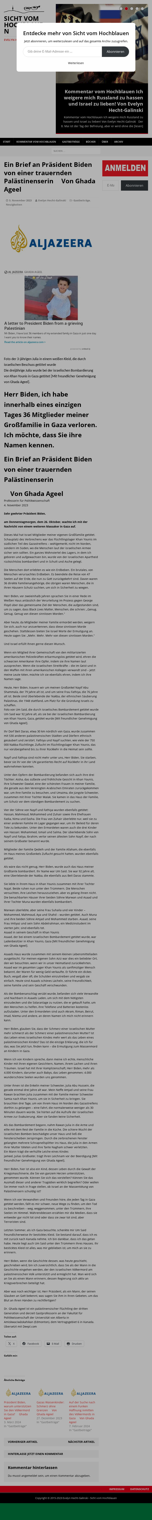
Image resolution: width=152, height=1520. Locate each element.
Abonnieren (115, 51)
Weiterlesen (76, 63)
